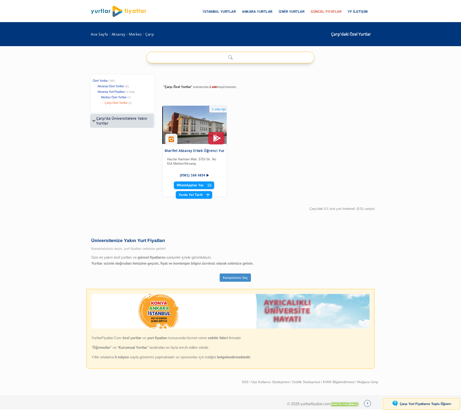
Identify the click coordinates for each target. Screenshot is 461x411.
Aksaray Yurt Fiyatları (116, 91)
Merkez (135, 34)
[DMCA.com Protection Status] (344, 404)
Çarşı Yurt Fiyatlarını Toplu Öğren (425, 404)
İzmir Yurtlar (292, 11)
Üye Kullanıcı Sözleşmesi (270, 382)
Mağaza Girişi (367, 382)
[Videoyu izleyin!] (216, 140)
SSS (245, 382)
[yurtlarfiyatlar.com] (121, 11)
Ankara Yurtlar (257, 11)
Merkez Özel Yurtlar (114, 97)
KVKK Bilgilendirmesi (339, 382)
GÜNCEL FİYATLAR (326, 11)
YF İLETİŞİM (358, 11)
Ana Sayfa (99, 34)
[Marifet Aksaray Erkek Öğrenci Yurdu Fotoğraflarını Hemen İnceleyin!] (171, 141)
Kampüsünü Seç (235, 278)
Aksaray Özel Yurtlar (110, 86)
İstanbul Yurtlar (219, 11)
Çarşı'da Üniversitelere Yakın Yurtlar (121, 120)
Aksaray (119, 34)
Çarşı (149, 34)
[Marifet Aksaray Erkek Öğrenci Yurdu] (194, 125)
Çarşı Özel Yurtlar (116, 103)
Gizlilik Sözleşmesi (306, 382)
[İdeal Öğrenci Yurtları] (230, 328)
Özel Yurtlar (100, 80)
